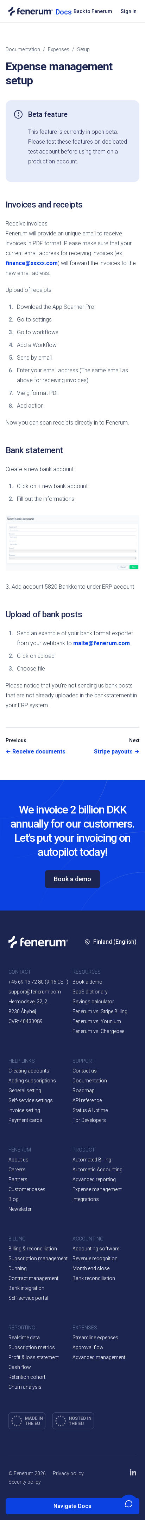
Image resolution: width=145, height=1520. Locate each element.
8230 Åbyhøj (22, 1011)
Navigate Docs (72, 1506)
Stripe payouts (116, 751)
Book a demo (72, 879)
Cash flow (19, 1367)
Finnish (102, 1041)
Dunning (17, 1268)
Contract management (33, 1278)
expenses (58, 49)
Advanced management (98, 1357)
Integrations (85, 1199)
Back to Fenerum (93, 11)
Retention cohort (26, 1377)
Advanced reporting (94, 1179)
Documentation (23, 49)
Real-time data (24, 1337)
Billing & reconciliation (32, 1248)
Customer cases (26, 1189)
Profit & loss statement (33, 1357)
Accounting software (95, 1248)
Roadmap (83, 1090)
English (119, 978)
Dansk (101, 978)
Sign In (129, 11)
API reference (87, 1100)
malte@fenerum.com (101, 643)
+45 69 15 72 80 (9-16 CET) (38, 982)
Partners (17, 1179)
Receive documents (35, 751)
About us (18, 1159)
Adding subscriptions (32, 1080)
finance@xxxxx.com (32, 263)
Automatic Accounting (97, 1169)
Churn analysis (25, 1387)
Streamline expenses (95, 1337)
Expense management (97, 1189)
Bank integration (26, 1288)
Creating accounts (28, 1071)
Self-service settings (30, 1100)
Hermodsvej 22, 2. (28, 1001)
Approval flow (87, 1347)
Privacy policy (68, 1473)
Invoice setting (24, 1110)
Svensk (102, 1020)
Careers (17, 1169)
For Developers (89, 1120)
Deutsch (103, 1062)
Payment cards (25, 1120)
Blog (13, 1199)
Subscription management (38, 1258)
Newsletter (20, 1209)
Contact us (84, 1071)
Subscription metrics (31, 1347)
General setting (24, 1090)
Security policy (24, 1482)
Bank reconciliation (93, 1278)
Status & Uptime (90, 1110)
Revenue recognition (95, 1258)
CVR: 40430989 (25, 1021)
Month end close (90, 1268)
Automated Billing (91, 1159)
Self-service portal (28, 1298)
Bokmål (102, 999)
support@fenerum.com (34, 992)
